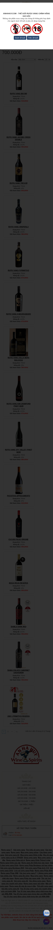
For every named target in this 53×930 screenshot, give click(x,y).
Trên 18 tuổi (33, 38)
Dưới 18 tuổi (20, 38)
